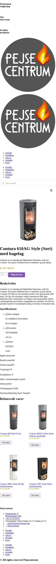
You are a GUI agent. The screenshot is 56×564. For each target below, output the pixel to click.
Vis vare (6, 442)
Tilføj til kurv (16, 275)
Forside (8, 153)
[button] (51, 190)
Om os (8, 158)
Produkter (9, 155)
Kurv (7, 163)
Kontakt (8, 160)
